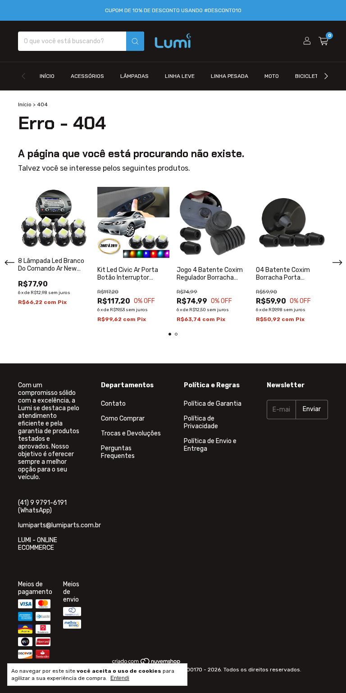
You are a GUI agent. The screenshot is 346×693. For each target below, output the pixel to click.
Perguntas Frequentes (118, 452)
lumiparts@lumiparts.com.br (59, 525)
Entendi (119, 678)
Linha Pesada (229, 76)
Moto (271, 76)
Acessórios (87, 76)
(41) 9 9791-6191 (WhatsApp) (42, 506)
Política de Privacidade (201, 422)
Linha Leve (180, 76)
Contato (113, 404)
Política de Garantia (212, 404)
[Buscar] (135, 41)
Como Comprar (123, 418)
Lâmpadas (134, 76)
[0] (323, 41)
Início (47, 76)
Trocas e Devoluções (131, 433)
